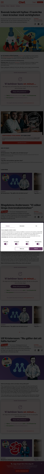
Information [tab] (22, 225)
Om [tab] (36, 225)
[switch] (16, 244)
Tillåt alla (36, 248)
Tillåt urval (22, 248)
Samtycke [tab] (8, 225)
